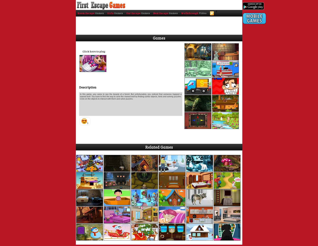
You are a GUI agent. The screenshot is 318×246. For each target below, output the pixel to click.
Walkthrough (194, 13)
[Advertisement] (256, 92)
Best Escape (165, 13)
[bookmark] (212, 14)
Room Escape (91, 13)
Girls (115, 13)
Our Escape (138, 13)
